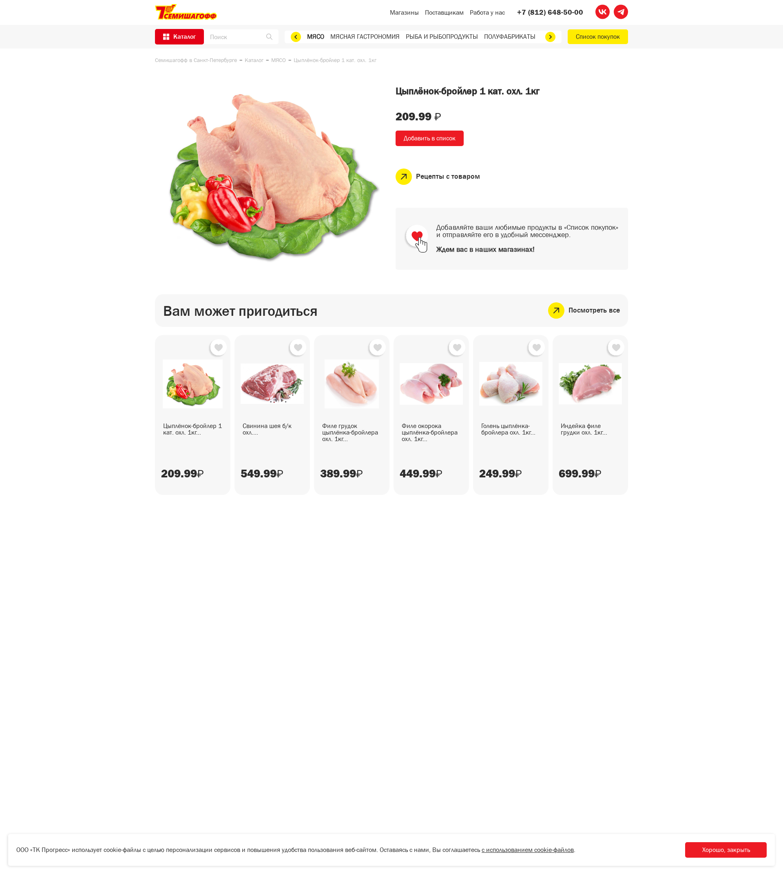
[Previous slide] (296, 37)
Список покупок (598, 36)
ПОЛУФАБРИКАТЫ (509, 36)
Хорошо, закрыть (726, 849)
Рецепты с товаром (448, 176)
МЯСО (315, 36)
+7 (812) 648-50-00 (550, 12)
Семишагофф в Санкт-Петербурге (196, 60)
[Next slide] (550, 37)
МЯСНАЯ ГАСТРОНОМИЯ (365, 36)
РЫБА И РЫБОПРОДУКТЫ (442, 36)
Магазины (404, 12)
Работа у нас (487, 12)
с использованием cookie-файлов (528, 849)
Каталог (254, 60)
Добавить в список (430, 138)
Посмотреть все (594, 310)
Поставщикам (444, 12)
